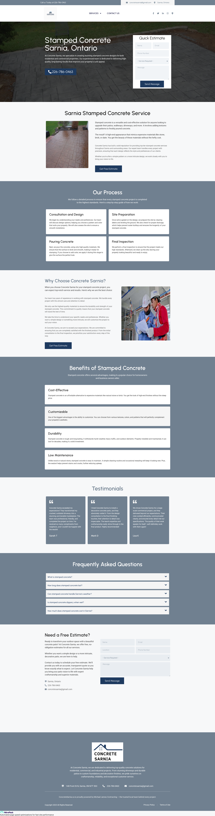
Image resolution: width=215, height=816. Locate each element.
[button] (107, 577)
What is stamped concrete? (60, 577)
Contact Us (113, 13)
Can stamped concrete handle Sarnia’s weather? (70, 594)
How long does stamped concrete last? (65, 585)
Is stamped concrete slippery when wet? (66, 602)
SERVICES (93, 13)
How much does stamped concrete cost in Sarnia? (70, 611)
